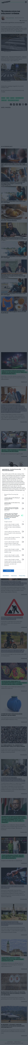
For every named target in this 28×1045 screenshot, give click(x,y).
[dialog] (14, 522)
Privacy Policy (22, 575)
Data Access (14, 575)
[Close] (25, 469)
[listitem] (14, 495)
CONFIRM (8, 570)
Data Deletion (6, 575)
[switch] (22, 498)
